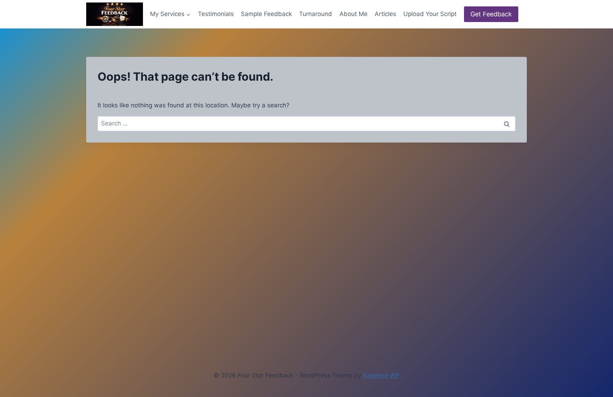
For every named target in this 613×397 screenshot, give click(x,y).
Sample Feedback (266, 13)
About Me (353, 13)
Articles (385, 13)
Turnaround (315, 13)
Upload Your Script (430, 13)
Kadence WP (381, 375)
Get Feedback (491, 14)
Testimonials (216, 13)
